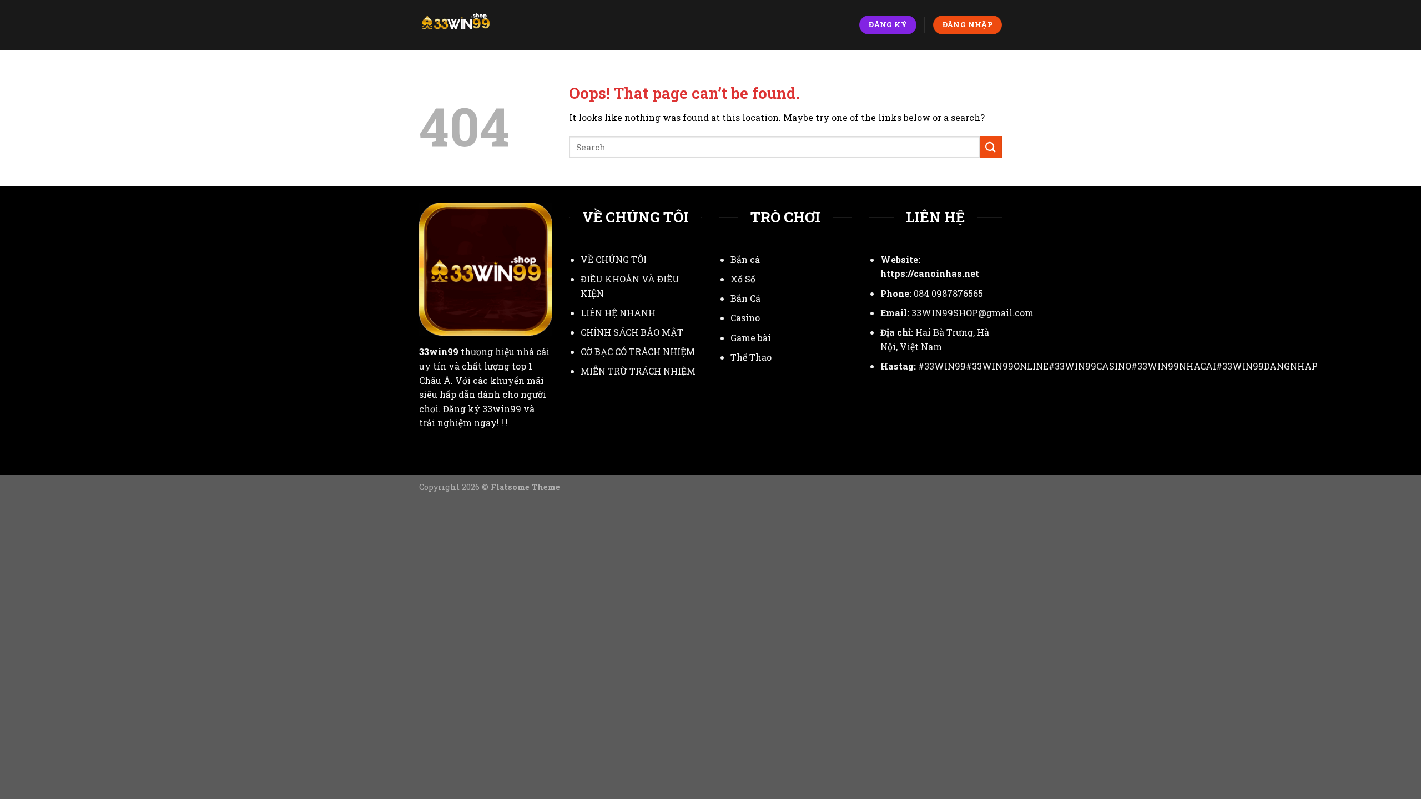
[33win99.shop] (468, 25)
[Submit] (991, 147)
